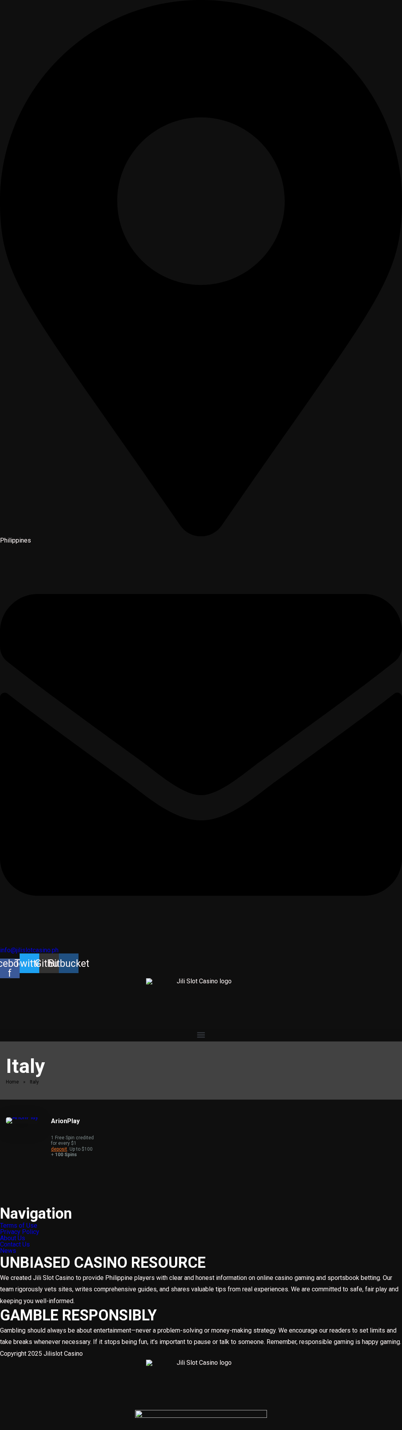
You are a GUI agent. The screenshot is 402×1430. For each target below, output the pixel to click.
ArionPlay (65, 1121)
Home (12, 1082)
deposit (59, 1149)
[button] (201, 1034)
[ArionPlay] (22, 1117)
